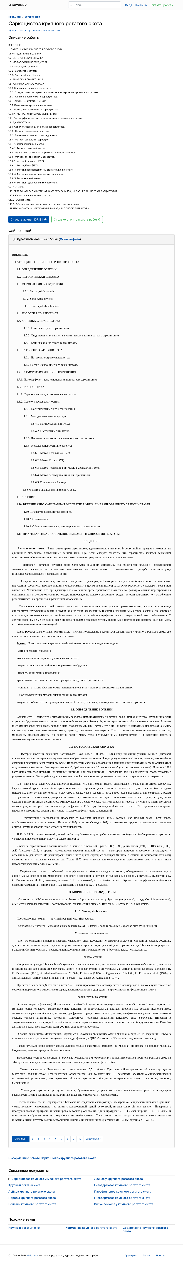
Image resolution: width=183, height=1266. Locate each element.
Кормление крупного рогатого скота (91, 1227)
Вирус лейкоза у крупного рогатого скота (123, 1204)
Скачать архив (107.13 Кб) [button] (29, 219)
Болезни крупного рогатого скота (32, 1204)
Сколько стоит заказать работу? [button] (77, 219)
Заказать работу (161, 5)
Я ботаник (33, 1255)
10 (80, 1138)
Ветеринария (32, 16)
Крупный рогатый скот (24, 1185)
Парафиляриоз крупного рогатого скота (122, 1191)
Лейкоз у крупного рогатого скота (118, 1179)
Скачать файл (70, 239)
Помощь (141, 5)
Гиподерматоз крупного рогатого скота (122, 1185)
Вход (128, 5)
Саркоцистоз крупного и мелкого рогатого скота (46, 1179)
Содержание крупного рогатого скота (145, 1229)
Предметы (14, 16)
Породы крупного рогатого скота (32, 1198)
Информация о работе (52, 1158)
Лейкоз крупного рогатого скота (31, 1191)
